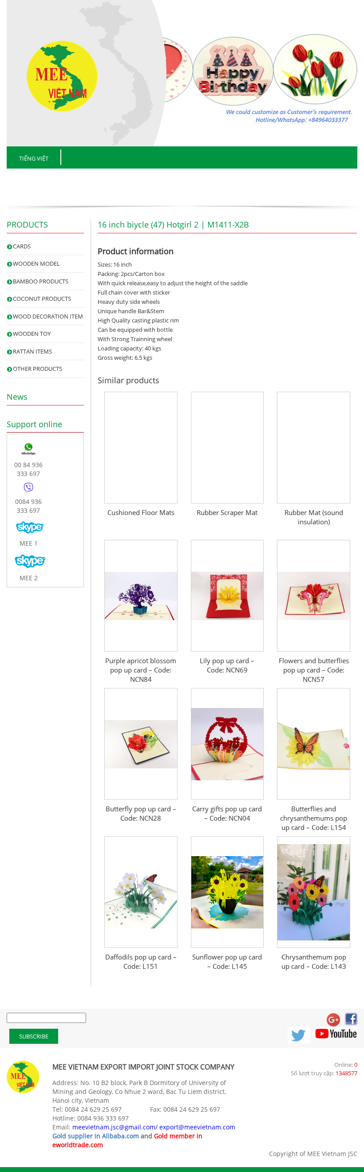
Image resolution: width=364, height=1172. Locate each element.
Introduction (98, 179)
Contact (340, 179)
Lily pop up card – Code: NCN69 (227, 665)
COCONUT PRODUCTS (42, 299)
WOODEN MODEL (36, 263)
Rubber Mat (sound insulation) (314, 517)
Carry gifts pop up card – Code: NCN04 (227, 813)
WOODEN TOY (32, 334)
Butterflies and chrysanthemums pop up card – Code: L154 (313, 818)
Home (37, 179)
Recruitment (277, 179)
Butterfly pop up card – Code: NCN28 (141, 813)
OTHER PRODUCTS (37, 369)
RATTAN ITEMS (32, 351)
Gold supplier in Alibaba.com (95, 1136)
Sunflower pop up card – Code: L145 (227, 961)
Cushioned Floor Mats (140, 512)
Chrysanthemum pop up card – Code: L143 (313, 961)
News (219, 179)
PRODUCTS (166, 179)
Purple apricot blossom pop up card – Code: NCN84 (140, 670)
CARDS (22, 246)
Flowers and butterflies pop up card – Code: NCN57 (314, 670)
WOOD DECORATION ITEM (48, 316)
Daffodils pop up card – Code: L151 (141, 961)
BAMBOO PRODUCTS (40, 281)
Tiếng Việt (33, 158)
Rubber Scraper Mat (227, 512)
